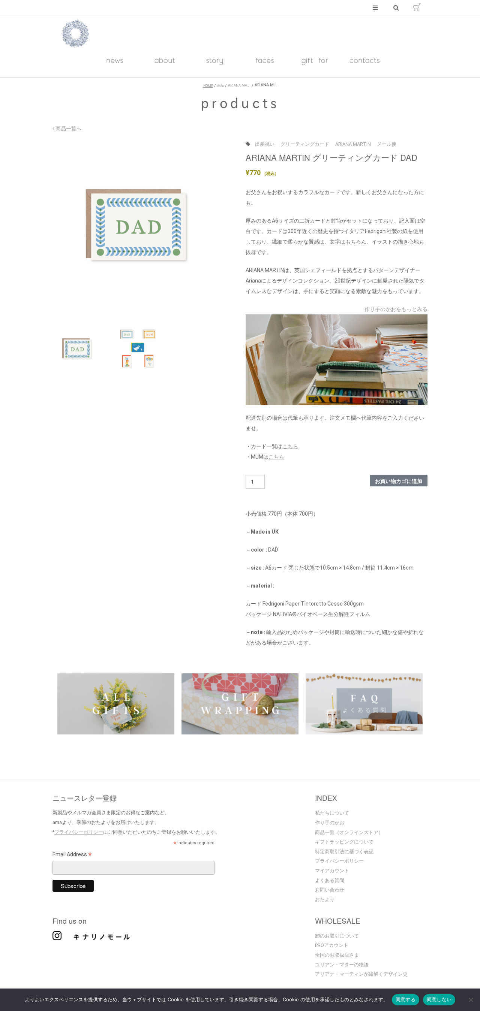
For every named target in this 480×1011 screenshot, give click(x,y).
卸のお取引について (337, 936)
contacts (365, 60)
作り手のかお (329, 823)
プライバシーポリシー (78, 832)
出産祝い (264, 144)
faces (264, 60)
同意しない (439, 999)
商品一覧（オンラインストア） (349, 832)
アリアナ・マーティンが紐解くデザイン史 (361, 974)
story (215, 60)
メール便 (386, 144)
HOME (208, 86)
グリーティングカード (304, 144)
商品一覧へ (68, 129)
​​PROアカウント (331, 945)
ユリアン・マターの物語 (342, 965)
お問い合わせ (329, 890)
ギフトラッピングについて (344, 842)
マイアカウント (332, 870)
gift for (315, 60)
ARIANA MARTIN (353, 144)
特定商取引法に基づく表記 (344, 851)
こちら (290, 446)
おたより (324, 899)
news (115, 60)
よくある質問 (329, 880)
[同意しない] (470, 1000)
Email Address (72, 855)
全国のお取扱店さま (337, 955)
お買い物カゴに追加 (398, 481)
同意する (406, 999)
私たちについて (332, 813)
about (165, 60)
